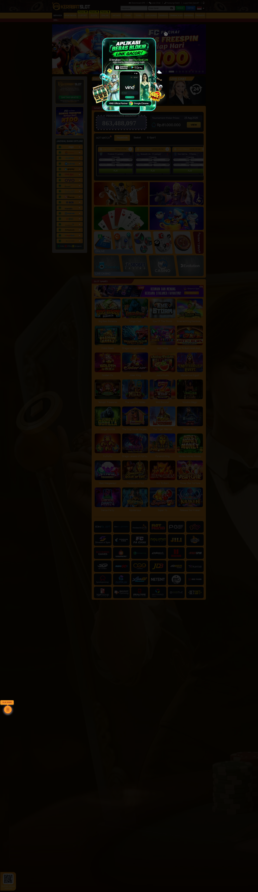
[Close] (166, 34)
